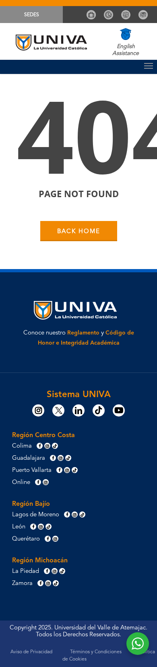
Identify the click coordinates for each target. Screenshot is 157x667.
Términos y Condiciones (96, 652)
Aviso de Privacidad (31, 652)
